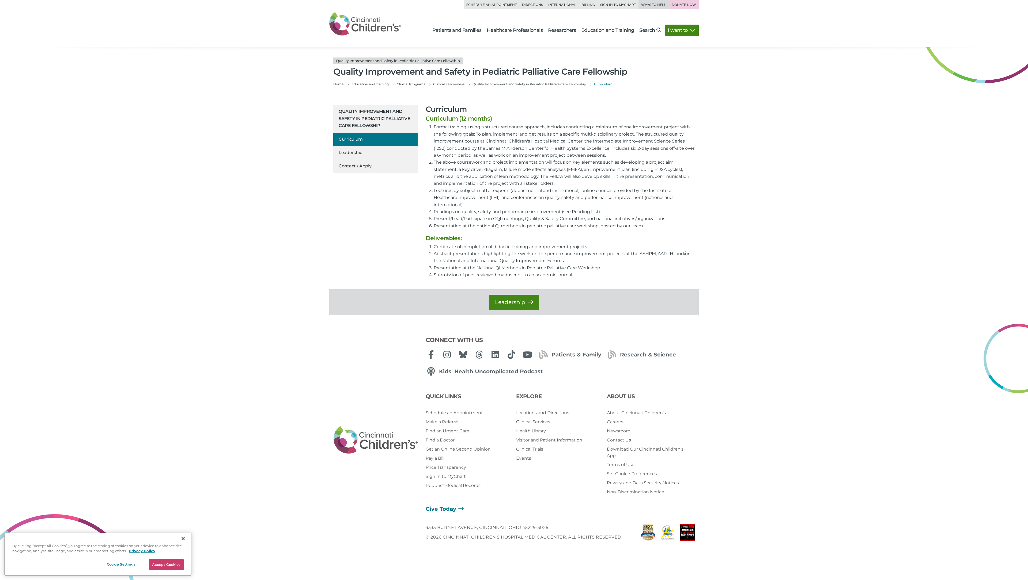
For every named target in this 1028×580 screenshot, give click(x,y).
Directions (532, 5)
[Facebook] (431, 355)
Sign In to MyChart (446, 476)
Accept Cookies (166, 564)
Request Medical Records (453, 485)
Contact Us (619, 440)
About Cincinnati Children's (636, 412)
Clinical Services (533, 421)
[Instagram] (447, 355)
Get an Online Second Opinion (458, 449)
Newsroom (618, 430)
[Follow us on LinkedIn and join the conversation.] (495, 355)
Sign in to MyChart (618, 5)
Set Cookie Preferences (632, 473)
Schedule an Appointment (491, 5)
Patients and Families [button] (456, 30)
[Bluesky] (463, 355)
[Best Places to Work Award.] (668, 534)
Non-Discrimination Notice (635, 491)
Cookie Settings (121, 564)
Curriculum (351, 139)
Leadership (350, 152)
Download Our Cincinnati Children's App (645, 452)
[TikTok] (511, 355)
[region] (98, 554)
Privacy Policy (142, 551)
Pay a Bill (435, 458)
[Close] (183, 538)
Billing (588, 5)
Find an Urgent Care (447, 430)
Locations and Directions (542, 412)
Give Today (441, 509)
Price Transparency (446, 467)
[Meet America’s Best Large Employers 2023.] (687, 534)
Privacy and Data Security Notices (643, 482)
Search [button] (647, 30)
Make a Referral (442, 421)
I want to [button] (678, 30)
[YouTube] (527, 355)
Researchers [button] (562, 30)
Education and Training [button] (607, 30)
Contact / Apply (355, 165)
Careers (615, 421)
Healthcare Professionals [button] (515, 30)
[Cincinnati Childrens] (376, 440)
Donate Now (684, 5)
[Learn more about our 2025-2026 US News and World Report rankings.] (648, 534)
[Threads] (479, 355)
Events (523, 458)
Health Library (531, 430)
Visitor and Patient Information (549, 440)
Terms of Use (620, 464)
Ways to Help (653, 5)
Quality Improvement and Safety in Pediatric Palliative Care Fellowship (374, 118)
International (562, 5)
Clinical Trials (529, 449)
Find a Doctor (440, 440)
